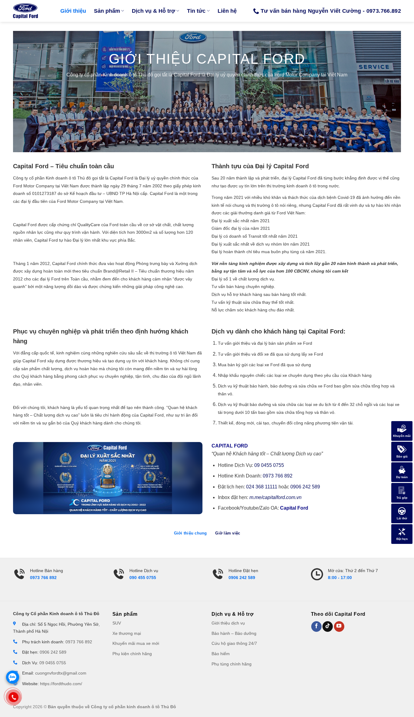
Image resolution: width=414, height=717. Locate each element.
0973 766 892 (277, 475)
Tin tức (196, 11)
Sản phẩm (107, 11)
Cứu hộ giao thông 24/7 (234, 643)
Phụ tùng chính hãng (232, 664)
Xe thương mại (126, 633)
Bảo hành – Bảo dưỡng (234, 633)
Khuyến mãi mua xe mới (135, 643)
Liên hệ (227, 11)
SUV (116, 623)
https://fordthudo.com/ (61, 684)
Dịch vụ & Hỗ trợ (153, 11)
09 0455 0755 (269, 465)
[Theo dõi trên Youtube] (339, 626)
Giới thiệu (73, 11)
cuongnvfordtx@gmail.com (60, 673)
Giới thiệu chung (190, 533)
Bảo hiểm (221, 654)
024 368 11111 (261, 486)
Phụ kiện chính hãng (132, 654)
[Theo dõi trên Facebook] (316, 626)
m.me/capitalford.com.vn (275, 497)
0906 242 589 (305, 486)
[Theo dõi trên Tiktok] (327, 626)
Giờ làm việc (227, 533)
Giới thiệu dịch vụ (228, 623)
